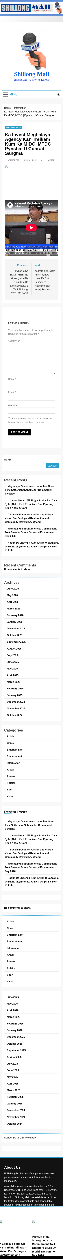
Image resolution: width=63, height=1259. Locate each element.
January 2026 (14, 621)
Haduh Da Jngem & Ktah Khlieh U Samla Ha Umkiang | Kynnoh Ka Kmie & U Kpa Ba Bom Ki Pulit (32, 546)
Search (8, 459)
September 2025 (16, 641)
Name (12, 379)
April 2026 (13, 601)
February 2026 (15, 615)
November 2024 (16, 708)
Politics (11, 782)
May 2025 (12, 668)
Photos (11, 776)
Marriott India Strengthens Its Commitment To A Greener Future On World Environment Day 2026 (31, 532)
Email (12, 392)
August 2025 (14, 648)
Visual (10, 796)
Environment (14, 756)
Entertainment (15, 749)
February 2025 (15, 688)
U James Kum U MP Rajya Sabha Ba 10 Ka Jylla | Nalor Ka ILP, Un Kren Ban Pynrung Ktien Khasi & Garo (31, 504)
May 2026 (12, 595)
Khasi (10, 769)
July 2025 (12, 655)
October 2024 (14, 715)
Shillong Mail (31, 74)
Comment (14, 340)
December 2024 (16, 701)
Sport (10, 789)
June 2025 (13, 662)
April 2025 (13, 675)
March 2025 (13, 681)
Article (10, 736)
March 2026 (13, 608)
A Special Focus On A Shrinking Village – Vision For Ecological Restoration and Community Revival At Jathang (30, 518)
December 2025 (16, 628)
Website (12, 405)
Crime (10, 743)
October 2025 (14, 635)
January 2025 (14, 695)
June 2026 (13, 588)
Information (13, 127)
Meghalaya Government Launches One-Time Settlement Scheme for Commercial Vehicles (29, 490)
